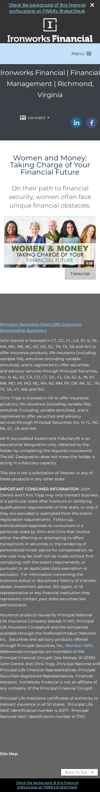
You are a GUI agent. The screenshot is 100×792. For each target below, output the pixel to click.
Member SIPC (79, 645)
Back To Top (77, 772)
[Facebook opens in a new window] (91, 126)
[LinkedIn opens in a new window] (76, 126)
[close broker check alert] (92, 5)
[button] (81, 54)
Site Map (9, 753)
